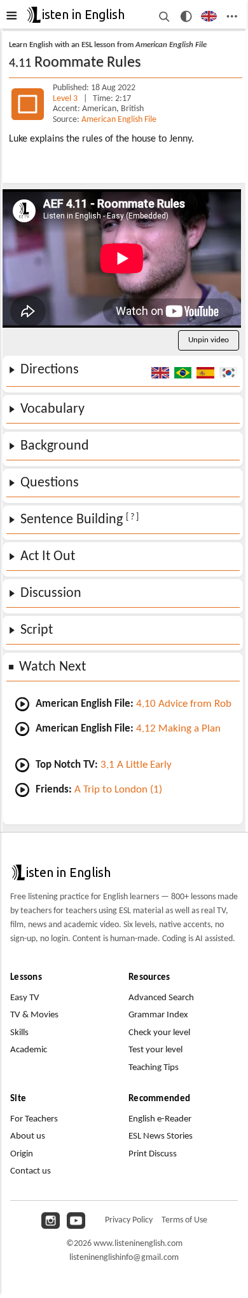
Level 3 (66, 99)
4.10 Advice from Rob (183, 704)
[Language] (208, 16)
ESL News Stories (160, 1136)
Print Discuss (152, 1154)
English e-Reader (159, 1119)
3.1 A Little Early (136, 764)
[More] (232, 16)
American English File (118, 120)
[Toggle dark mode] (186, 16)
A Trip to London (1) (118, 789)
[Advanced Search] (164, 16)
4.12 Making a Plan (178, 728)
